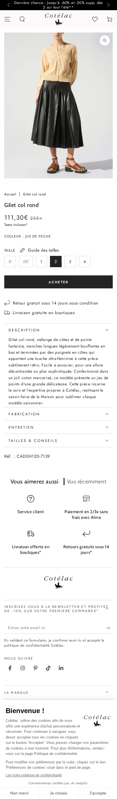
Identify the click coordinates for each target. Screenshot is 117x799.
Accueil (11, 194)
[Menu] (7, 19)
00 (28, 263)
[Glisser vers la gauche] (9, 5)
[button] (22, 19)
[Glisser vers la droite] (108, 5)
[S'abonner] (109, 628)
